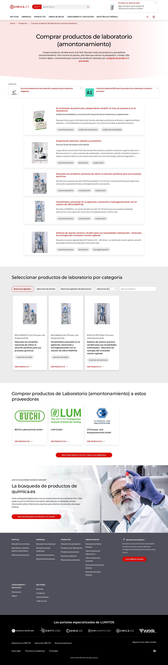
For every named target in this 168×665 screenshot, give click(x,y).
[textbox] (138, 288)
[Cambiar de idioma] (153, 17)
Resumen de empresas (45, 559)
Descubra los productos (71, 544)
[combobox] (137, 288)
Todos (36, 7)
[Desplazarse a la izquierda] (112, 289)
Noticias (39, 589)
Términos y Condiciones (35, 651)
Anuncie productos (68, 556)
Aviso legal (16, 651)
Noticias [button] (14, 16)
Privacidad (53, 651)
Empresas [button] (26, 16)
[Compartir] (147, 17)
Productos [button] (40, 16)
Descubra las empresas (45, 544)
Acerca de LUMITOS (43, 643)
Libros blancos (42, 597)
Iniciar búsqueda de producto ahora (36, 516)
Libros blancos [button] (56, 16)
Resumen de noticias (20, 555)
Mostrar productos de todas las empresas (84, 455)
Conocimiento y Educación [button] (80, 16)
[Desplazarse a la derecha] (116, 289)
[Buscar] (88, 7)
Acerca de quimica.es (63, 643)
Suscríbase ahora (134, 559)
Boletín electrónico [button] (107, 16)
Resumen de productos (70, 560)
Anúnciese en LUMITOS (21, 643)
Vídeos (14, 596)
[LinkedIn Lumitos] (154, 651)
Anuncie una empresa (45, 555)
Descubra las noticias (20, 544)
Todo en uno (41, 601)
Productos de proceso (70, 552)
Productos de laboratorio (71, 548)
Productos (40, 593)
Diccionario (16, 592)
